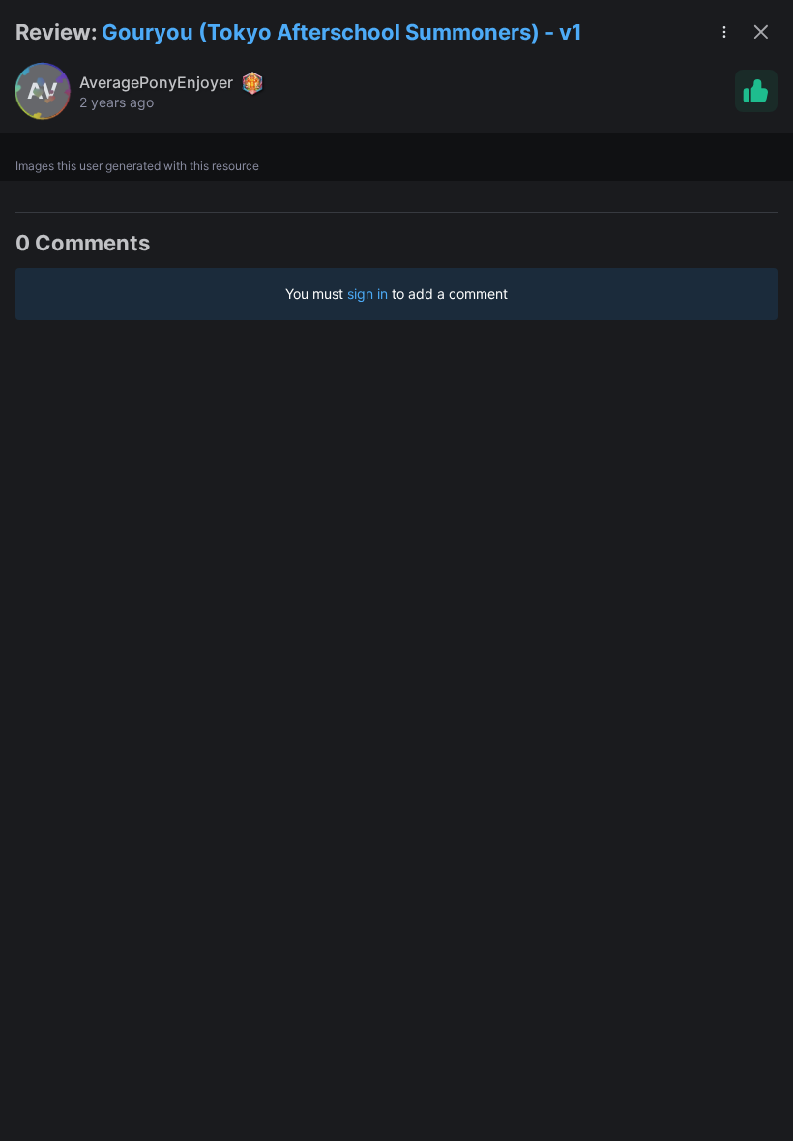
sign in (367, 293)
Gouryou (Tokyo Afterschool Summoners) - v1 (342, 31)
